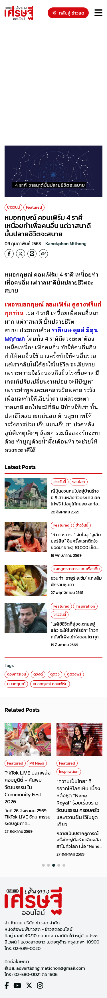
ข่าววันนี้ (13, 207)
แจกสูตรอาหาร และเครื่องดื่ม (76, 569)
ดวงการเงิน (16, 674)
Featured (34, 207)
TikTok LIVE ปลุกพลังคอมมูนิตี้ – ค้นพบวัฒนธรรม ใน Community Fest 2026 (28, 787)
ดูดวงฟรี (74, 674)
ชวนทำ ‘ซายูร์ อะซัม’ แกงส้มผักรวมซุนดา (76, 581)
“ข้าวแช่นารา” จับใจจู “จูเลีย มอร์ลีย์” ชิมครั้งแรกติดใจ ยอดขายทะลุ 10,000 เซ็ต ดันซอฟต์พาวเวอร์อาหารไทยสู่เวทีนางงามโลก (76, 547)
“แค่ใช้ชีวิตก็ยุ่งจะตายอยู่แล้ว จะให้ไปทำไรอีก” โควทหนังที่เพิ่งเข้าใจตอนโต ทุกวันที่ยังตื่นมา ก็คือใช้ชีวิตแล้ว (75, 636)
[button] (43, 865)
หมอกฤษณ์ (16, 684)
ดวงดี (38, 674)
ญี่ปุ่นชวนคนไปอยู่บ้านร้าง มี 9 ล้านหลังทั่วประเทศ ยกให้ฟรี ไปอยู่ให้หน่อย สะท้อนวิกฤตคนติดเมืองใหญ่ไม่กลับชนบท (76, 503)
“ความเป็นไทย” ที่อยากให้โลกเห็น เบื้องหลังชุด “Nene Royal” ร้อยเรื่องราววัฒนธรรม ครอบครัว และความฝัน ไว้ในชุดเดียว (78, 802)
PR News (36, 763)
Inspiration (85, 606)
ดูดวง (55, 674)
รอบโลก (78, 482)
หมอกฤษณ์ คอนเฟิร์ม (50, 684)
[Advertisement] (53, 83)
